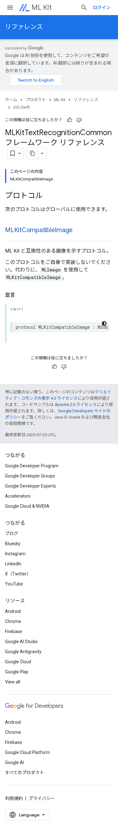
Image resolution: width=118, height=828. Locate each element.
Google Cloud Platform (27, 752)
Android (13, 611)
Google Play (16, 671)
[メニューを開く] (10, 7)
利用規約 (14, 798)
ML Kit (41, 7)
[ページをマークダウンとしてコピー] (32, 153)
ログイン (101, 7)
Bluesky (12, 543)
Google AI (14, 762)
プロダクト (35, 99)
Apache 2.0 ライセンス (76, 404)
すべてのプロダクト (24, 772)
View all (12, 681)
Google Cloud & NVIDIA (27, 506)
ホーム (11, 99)
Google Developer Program (32, 465)
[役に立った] (69, 120)
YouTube (14, 583)
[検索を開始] (84, 7)
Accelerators (18, 496)
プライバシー (42, 798)
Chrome (13, 621)
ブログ (11, 533)
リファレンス (24, 27)
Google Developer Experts (30, 485)
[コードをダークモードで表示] (104, 323)
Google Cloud (18, 661)
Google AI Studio (21, 641)
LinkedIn (13, 563)
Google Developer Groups (30, 475)
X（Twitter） (18, 573)
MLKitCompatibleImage (39, 230)
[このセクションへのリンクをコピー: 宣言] (21, 295)
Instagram (15, 553)
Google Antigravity (23, 651)
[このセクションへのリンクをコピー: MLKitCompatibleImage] (79, 230)
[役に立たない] (79, 120)
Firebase (13, 631)
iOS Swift (21, 107)
